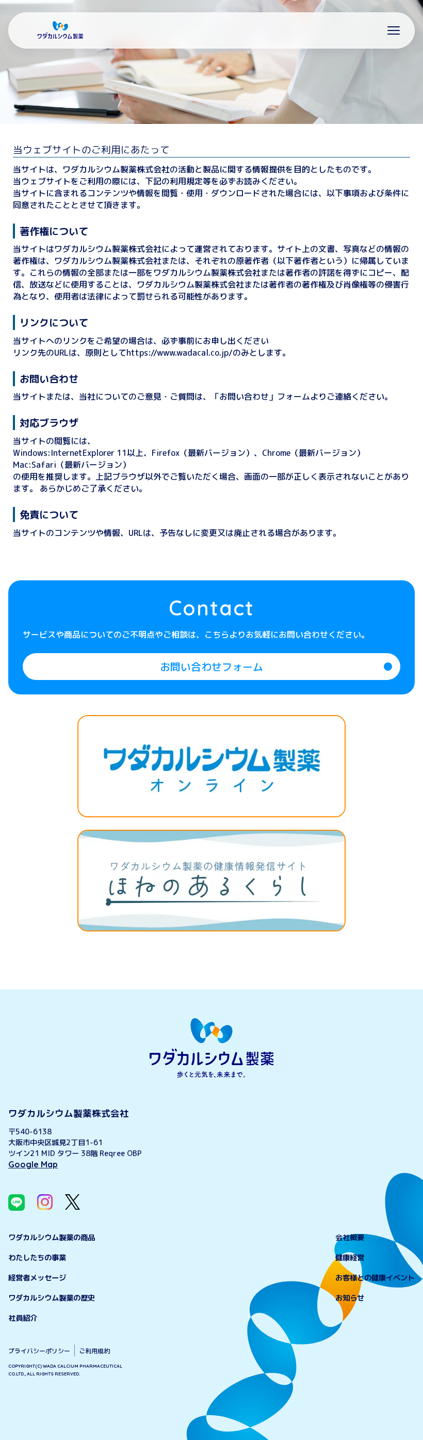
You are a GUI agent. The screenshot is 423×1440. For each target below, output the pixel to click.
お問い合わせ (244, 396)
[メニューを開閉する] (393, 30)
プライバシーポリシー (39, 1351)
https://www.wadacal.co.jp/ (179, 352)
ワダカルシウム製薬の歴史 (51, 1298)
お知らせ (349, 1298)
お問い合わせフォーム (211, 666)
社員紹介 (22, 1318)
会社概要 (349, 1237)
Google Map (33, 1164)
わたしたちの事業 (37, 1258)
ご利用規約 (94, 1351)
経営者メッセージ (37, 1278)
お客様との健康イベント (375, 1278)
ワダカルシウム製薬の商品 (51, 1237)
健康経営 (349, 1258)
